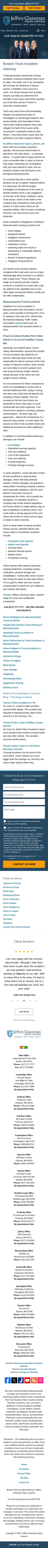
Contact (7, 595)
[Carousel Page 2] (18, 1001)
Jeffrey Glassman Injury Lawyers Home (24, 20)
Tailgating (8, 674)
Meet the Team (12, 31)
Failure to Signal (11, 660)
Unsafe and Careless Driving (16, 927)
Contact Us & (24, 775)
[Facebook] (8, 1380)
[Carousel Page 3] (24, 1001)
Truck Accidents (12, 878)
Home (3, 31)
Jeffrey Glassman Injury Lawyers (23, 143)
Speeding (7, 919)
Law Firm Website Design (24, 1545)
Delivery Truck (10, 687)
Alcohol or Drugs (12, 656)
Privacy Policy (24, 1473)
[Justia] (21, 1380)
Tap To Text (34, 8)
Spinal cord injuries (18, 544)
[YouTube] (27, 1380)
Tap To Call (13, 8)
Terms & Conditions (24, 858)
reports (19, 323)
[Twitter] (14, 1380)
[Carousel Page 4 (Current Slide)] (30, 1001)
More (43, 31)
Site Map (24, 1478)
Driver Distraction (11, 899)
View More (24, 1012)
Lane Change (10, 669)
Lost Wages (14, 445)
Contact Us (23, 31)
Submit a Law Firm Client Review (24, 1020)
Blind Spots (9, 665)
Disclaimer (24, 1469)
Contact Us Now (24, 864)
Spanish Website (28, 1369)
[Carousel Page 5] (36, 1001)
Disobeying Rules (12, 678)
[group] (24, 1001)
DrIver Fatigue (9, 903)
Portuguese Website (28, 1372)
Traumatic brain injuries (20, 541)
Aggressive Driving (13, 683)
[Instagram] (40, 1380)
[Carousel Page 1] (12, 1001)
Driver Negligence (11, 907)
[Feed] (34, 1380)
